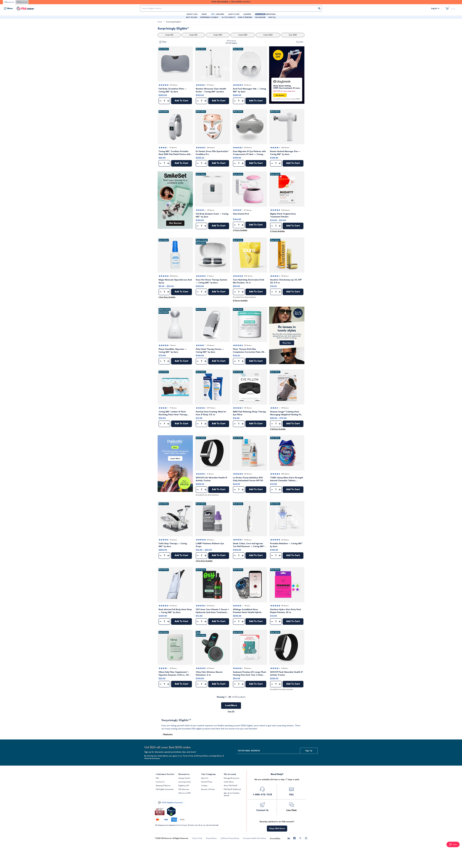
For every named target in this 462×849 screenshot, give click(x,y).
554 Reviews (248, 148)
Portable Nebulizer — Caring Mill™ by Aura (286, 545)
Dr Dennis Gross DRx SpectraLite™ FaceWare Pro (212, 153)
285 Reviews (211, 606)
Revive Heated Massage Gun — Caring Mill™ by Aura (285, 153)
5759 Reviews (285, 210)
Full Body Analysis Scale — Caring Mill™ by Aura (212, 215)
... (167, 735)
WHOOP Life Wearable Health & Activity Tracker (211, 479)
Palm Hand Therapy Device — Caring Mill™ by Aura (210, 350)
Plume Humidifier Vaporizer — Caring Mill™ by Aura (173, 350)
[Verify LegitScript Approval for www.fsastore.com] (171, 811)
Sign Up (308, 751)
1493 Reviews (285, 148)
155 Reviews (248, 345)
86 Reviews (173, 606)
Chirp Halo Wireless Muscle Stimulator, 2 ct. (209, 673)
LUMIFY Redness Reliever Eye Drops (210, 545)
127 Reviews (173, 540)
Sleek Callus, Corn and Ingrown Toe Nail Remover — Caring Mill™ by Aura (249, 545)
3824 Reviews (285, 474)
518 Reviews (248, 474)
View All (231, 712)
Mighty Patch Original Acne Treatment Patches (283, 215)
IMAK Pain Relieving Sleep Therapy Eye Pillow (249, 413)
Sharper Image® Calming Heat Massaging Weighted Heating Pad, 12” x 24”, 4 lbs (286, 413)
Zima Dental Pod (241, 214)
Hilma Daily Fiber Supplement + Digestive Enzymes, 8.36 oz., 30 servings (174, 674)
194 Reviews (210, 668)
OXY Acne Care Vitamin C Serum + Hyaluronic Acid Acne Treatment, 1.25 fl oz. (212, 611)
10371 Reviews (211, 408)
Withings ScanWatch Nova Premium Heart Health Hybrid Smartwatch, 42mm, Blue (247, 611)
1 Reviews (247, 606)
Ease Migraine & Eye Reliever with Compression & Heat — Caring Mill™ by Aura (249, 153)
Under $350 (268, 35)
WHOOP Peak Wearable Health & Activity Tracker (286, 673)
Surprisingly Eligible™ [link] (173, 22)
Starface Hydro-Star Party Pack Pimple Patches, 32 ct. (285, 611)
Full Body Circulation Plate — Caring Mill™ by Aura (172, 90)
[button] (175, 64)
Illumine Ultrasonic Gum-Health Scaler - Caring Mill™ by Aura (211, 90)
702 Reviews (210, 210)
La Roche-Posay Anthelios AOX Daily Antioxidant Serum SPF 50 (248, 479)
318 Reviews (248, 408)
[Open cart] (450, 8)
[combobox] (231, 8)
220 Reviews (210, 540)
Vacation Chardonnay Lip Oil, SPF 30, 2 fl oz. (286, 281)
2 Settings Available (278, 429)
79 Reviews (173, 408)
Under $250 (242, 35)
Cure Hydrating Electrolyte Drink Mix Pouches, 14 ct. (248, 281)
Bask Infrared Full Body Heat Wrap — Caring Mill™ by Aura (175, 611)
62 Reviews (173, 668)
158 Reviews (285, 540)
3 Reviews (173, 345)
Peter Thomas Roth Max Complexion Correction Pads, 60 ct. (248, 351)
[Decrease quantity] (160, 101)
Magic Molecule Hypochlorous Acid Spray (175, 281)
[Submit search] (319, 8)
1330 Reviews (211, 148)
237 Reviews (248, 210)
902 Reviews (285, 408)
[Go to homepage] (25, 8)
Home (160, 22)
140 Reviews (247, 540)
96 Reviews (210, 85)
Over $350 (293, 35)
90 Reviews (173, 148)
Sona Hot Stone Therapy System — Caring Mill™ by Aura (211, 281)
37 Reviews (210, 276)
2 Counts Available (277, 231)
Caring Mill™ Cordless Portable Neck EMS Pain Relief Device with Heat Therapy (174, 153)
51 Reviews (210, 474)
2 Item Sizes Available (167, 297)
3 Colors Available (240, 231)
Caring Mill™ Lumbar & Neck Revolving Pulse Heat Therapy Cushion (173, 413)
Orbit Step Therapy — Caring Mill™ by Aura (173, 545)
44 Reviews (284, 668)
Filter (164, 42)
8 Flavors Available (240, 301)
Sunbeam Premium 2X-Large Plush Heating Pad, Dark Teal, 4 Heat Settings (249, 674)
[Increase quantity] (168, 101)
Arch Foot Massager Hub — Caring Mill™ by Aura (249, 90)
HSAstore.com (22, 2)
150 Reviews (210, 345)
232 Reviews (285, 276)
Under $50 (193, 35)
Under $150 (217, 35)
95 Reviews (247, 668)
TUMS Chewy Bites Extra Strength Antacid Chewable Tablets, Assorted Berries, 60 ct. (286, 479)
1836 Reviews (248, 276)
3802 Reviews (174, 276)
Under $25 (169, 35)
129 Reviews (285, 606)
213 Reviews (247, 85)
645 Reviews (174, 85)
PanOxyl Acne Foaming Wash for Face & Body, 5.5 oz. (211, 413)
